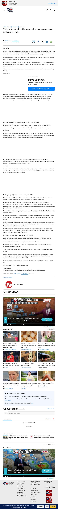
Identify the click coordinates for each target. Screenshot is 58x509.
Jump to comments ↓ (8, 277)
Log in (48, 408)
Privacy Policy (20, 483)
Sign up (52, 408)
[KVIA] (11, 9)
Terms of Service (21, 481)
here (32, 403)
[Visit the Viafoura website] (51, 444)
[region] (29, 426)
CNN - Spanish (17, 273)
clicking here (8, 400)
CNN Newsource (8, 40)
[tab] (7, 419)
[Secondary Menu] (5, 9)
